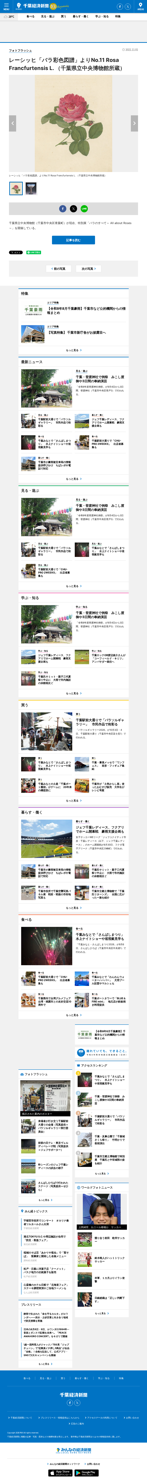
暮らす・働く (81, 16)
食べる (31, 16)
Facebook (120, 7)
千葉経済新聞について (21, 1417)
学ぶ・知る (102, 16)
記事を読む (73, 240)
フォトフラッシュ (20, 50)
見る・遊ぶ (47, 16)
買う (63, 16)
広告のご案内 (77, 1423)
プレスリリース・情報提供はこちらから (60, 1417)
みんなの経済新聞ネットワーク (73, 1450)
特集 (118, 16)
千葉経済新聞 (32, 6)
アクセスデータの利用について (102, 1417)
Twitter (128, 7)
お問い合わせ (132, 1417)
